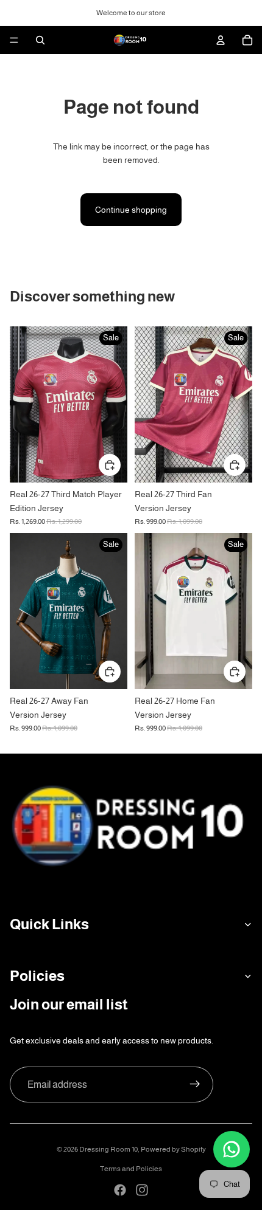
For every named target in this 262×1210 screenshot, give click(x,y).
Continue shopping (131, 210)
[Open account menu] (220, 40)
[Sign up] (195, 1085)
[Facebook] (120, 1190)
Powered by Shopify (173, 1149)
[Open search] (40, 40)
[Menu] (14, 40)
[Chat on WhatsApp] (231, 1149)
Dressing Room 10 (108, 1149)
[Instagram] (142, 1190)
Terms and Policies (131, 1168)
